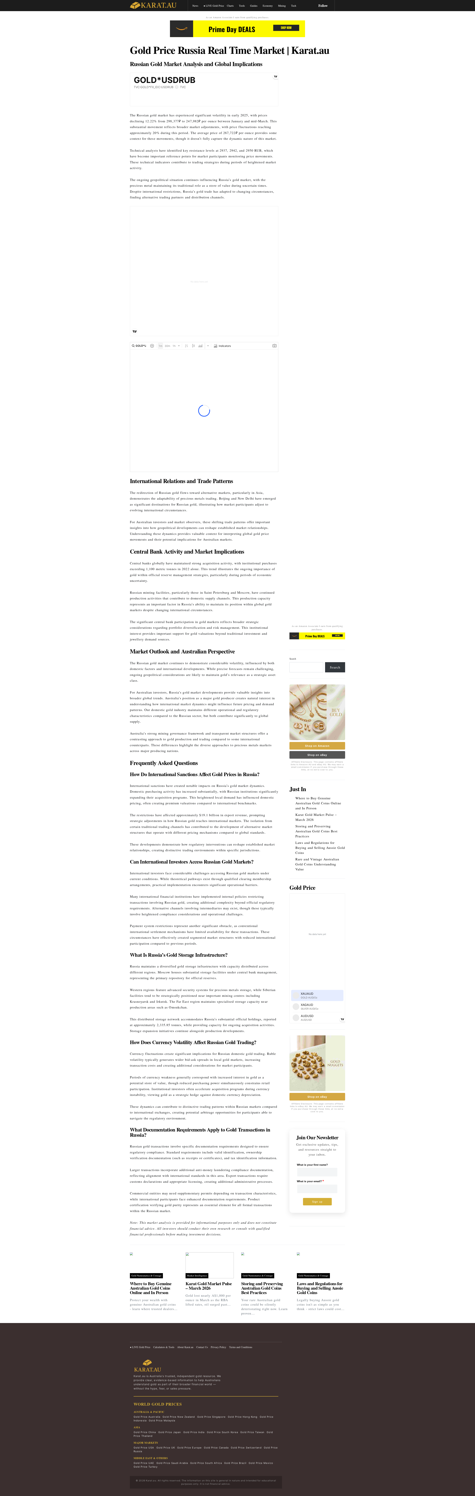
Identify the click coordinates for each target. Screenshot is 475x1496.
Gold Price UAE (144, 1462)
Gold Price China (145, 1432)
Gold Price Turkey (146, 1466)
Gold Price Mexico (261, 1462)
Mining (282, 5)
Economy (268, 5)
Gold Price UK (165, 1447)
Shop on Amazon (317, 745)
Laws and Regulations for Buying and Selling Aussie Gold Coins (320, 847)
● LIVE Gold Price (214, 5)
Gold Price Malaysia (162, 1420)
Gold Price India (194, 1432)
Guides (253, 5)
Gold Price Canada (216, 1447)
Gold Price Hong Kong (242, 1416)
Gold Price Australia (147, 1416)
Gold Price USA (144, 1447)
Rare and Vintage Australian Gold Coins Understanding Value (317, 864)
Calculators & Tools (163, 1347)
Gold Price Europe (189, 1447)
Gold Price (302, 887)
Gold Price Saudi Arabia (172, 1462)
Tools (242, 5)
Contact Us (202, 1347)
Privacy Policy (218, 1347)
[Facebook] (132, 1336)
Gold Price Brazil (235, 1462)
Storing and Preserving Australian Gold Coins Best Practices (316, 831)
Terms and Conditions (240, 1347)
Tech (293, 5)
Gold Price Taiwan (252, 1432)
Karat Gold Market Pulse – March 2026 (316, 817)
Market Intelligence (197, 1275)
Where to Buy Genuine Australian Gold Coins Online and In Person (318, 803)
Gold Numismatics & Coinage (146, 1275)
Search (292, 658)
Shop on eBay (317, 754)
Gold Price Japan (169, 1432)
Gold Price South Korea (222, 1432)
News (195, 5)
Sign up (317, 1201)
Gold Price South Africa (206, 1462)
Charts (230, 5)
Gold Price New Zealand (179, 1416)
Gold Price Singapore (211, 1416)
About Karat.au (185, 1347)
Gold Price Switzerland (246, 1447)
